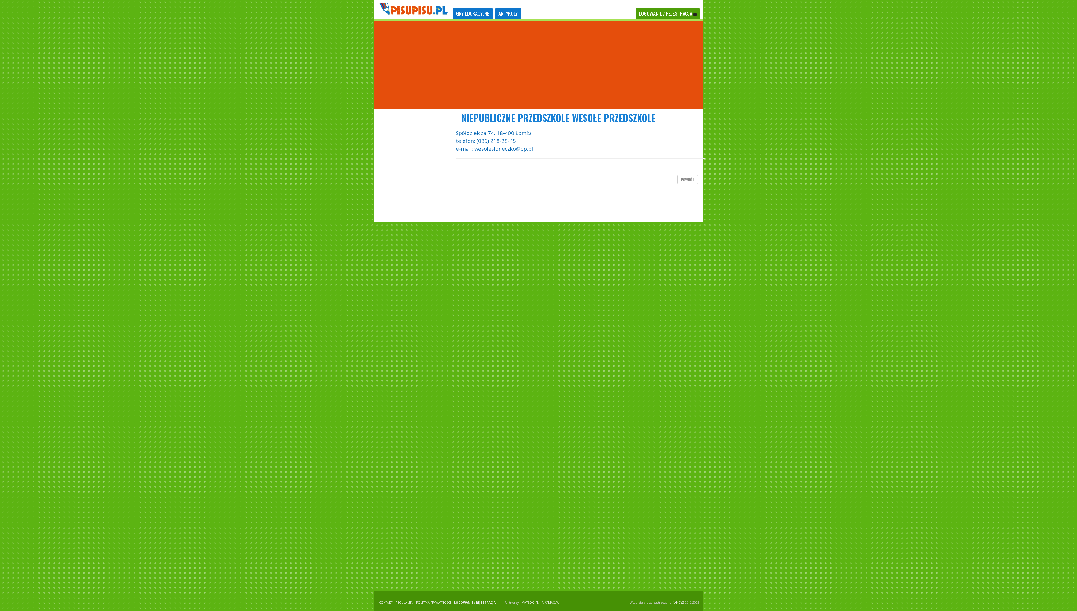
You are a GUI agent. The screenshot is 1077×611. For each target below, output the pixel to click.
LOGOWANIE (665, 13)
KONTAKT (385, 603)
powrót (687, 179)
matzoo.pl (530, 603)
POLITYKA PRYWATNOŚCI (433, 603)
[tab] (473, 13)
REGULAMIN (404, 603)
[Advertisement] (538, 65)
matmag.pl (550, 603)
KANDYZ (678, 603)
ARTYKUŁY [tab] (508, 13)
